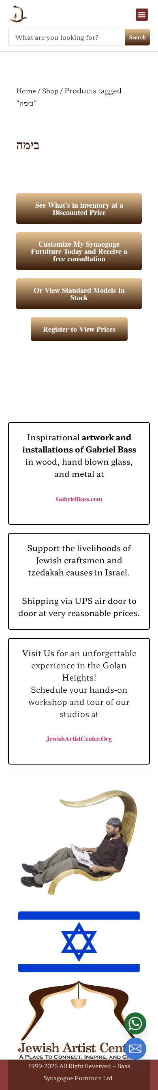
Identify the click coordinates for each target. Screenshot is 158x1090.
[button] (142, 15)
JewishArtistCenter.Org (79, 738)
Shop (50, 90)
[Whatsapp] (135, 1023)
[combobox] (66, 37)
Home (26, 90)
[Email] (135, 1049)
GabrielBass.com (79, 498)
